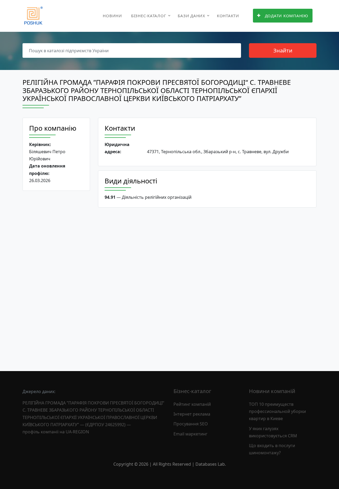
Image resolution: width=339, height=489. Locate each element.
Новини (112, 15)
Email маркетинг (190, 434)
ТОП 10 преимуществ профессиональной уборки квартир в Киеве (277, 411)
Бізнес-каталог (148, 15)
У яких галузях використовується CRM (273, 432)
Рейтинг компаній (192, 404)
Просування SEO (190, 424)
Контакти (228, 15)
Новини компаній (272, 391)
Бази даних (191, 15)
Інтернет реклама (191, 414)
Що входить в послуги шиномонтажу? (272, 449)
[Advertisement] (56, 276)
